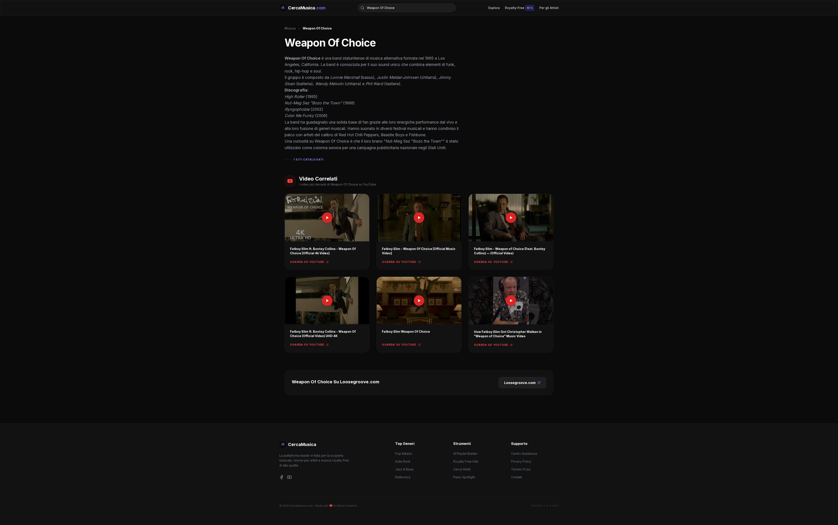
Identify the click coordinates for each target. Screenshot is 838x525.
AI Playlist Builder (465, 453)
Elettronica (402, 477)
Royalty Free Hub (465, 461)
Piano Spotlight (464, 477)
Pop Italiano (403, 453)
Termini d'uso (521, 469)
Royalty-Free (519, 8)
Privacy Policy (521, 461)
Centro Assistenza (524, 453)
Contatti (516, 477)
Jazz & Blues (404, 469)
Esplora (494, 8)
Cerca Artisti (462, 469)
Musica (290, 28)
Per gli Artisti (549, 8)
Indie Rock (402, 461)
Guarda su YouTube (307, 261)
